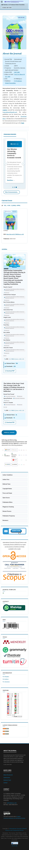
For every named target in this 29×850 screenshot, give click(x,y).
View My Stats (14, 845)
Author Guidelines (8, 475)
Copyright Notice (7, 488)
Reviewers (5, 520)
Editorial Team (6, 484)
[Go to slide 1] (12, 187)
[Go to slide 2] (14, 187)
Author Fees (6, 479)
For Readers (6, 676)
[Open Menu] (1, 1)
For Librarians (6, 681)
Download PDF (10, 370)
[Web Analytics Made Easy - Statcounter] (14, 844)
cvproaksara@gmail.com (10, 112)
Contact (5, 782)
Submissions (6, 777)
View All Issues (9, 432)
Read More (11, 180)
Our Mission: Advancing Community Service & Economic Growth (14, 153)
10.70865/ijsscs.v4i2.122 (16, 410)
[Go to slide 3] (16, 187)
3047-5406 (17, 72)
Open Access (6, 497)
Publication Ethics (7, 502)
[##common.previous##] (5, 163)
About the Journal (8, 775)
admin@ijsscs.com (12, 803)
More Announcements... (11, 192)
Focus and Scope (7, 493)
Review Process (7, 511)
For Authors (6, 679)
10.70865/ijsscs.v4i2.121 (16, 359)
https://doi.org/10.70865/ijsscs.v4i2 (15, 234)
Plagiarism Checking (8, 506)
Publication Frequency (9, 515)
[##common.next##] (23, 163)
